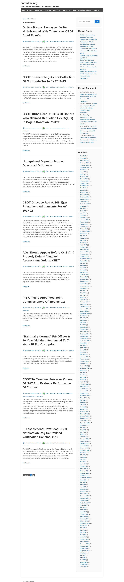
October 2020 (84, 201)
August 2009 (83, 505)
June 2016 (83, 320)
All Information (58, 41)
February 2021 (84, 192)
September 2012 (85, 423)
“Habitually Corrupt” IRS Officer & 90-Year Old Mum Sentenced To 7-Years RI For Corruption (46, 340)
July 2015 (83, 345)
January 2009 (84, 516)
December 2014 (84, 361)
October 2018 (84, 256)
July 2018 (83, 263)
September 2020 (85, 204)
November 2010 (84, 473)
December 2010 (84, 471)
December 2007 (84, 544)
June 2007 (83, 557)
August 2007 (83, 553)
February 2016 (84, 329)
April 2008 (83, 534)
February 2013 (84, 411)
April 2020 (83, 215)
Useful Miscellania (30, 581)
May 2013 (83, 404)
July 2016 (83, 318)
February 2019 (84, 247)
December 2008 (84, 518)
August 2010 (83, 480)
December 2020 (84, 197)
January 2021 (84, 194)
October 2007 (84, 548)
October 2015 (84, 338)
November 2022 (84, 165)
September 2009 (85, 503)
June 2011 (83, 457)
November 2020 (84, 199)
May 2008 (83, 532)
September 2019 (85, 231)
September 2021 (85, 185)
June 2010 (83, 484)
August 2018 (83, 261)
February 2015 (84, 356)
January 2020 (84, 222)
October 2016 (84, 311)
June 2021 (83, 188)
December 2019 (84, 224)
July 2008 (83, 528)
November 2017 (84, 281)
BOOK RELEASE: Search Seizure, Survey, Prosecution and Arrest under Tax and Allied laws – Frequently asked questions (88, 64)
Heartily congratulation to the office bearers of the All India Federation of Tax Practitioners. (88, 108)
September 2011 (85, 450)
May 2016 (83, 322)
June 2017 (83, 293)
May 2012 (83, 432)
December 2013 (84, 388)
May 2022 (83, 172)
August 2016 (83, 315)
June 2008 (83, 530)
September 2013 (85, 395)
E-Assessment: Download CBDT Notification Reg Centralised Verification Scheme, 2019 (45, 433)
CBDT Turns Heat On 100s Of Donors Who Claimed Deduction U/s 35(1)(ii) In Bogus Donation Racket (48, 118)
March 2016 (83, 327)
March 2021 (83, 190)
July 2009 (83, 507)
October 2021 (84, 183)
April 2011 (83, 461)
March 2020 (83, 217)
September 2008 (85, 523)
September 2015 (85, 340)
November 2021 (84, 181)
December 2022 (84, 163)
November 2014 (84, 363)
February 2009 (84, 514)
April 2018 (83, 270)
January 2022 (84, 178)
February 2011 (84, 466)
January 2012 (84, 441)
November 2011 (84, 445)
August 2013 (83, 398)
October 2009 (84, 500)
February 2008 (84, 539)
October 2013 (84, 393)
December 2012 (84, 416)
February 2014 (84, 384)
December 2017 (84, 279)
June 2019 (83, 238)
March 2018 (83, 272)
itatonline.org (29, 3)
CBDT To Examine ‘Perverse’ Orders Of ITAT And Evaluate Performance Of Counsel (48, 383)
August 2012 (83, 425)
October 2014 (84, 366)
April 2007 (83, 560)
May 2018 (83, 267)
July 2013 (83, 400)
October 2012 (84, 420)
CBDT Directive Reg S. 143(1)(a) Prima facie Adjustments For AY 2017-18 (45, 206)
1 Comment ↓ (71, 87)
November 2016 (84, 309)
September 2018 (85, 258)
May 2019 (83, 240)
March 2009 (83, 512)
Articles (29, 10)
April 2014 (83, 379)
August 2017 (83, 288)
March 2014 (83, 382)
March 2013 (83, 409)
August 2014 (83, 370)
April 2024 (83, 158)
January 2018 (84, 277)
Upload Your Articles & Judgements (82, 10)
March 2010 (83, 489)
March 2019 (83, 245)
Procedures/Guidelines (28, 396)
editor (47, 41)
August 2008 (83, 525)
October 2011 (84, 448)
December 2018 (84, 251)
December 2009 (84, 496)
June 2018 (83, 265)
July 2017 (83, 290)
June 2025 (83, 156)
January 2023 (84, 160)
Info (60, 10)
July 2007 (83, 555)
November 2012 (84, 418)
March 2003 (83, 566)
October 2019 (84, 229)
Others (96, 10)
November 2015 (84, 336)
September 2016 (85, 313)
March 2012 (83, 436)
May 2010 (83, 487)
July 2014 (83, 372)
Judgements (66, 10)
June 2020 (83, 210)
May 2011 (83, 459)
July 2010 (83, 482)
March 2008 (83, 537)
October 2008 (84, 521)
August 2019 (83, 233)
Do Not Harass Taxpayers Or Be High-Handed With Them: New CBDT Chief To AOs (48, 31)
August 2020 (83, 206)
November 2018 (84, 254)
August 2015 (83, 343)
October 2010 (84, 475)
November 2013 (84, 391)
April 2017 (83, 297)
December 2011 (84, 443)
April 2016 (83, 325)
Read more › (26, 66)
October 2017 (84, 283)
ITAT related (66, 393)
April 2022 (83, 174)
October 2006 (84, 562)
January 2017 (84, 304)
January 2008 (84, 541)
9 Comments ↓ (39, 396)
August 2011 (83, 452)
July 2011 (82, 455)
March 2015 (83, 354)
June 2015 (83, 347)
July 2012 (83, 427)
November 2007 (84, 546)
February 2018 (84, 274)
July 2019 (83, 236)
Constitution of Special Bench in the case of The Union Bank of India (88, 51)
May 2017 (83, 295)
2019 (28, 18)
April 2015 (83, 352)
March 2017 (83, 299)
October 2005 (84, 564)
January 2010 (84, 493)
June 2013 (83, 402)
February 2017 (84, 302)
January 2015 (84, 359)
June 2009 (83, 509)
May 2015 (83, 350)
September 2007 (85, 550)
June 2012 (83, 430)
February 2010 (84, 491)
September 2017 (85, 286)
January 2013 (84, 413)
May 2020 (83, 213)
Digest (54, 10)
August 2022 (83, 169)
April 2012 (83, 434)
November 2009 (84, 498)
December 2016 (84, 306)
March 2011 (83, 464)
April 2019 (83, 242)
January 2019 (84, 249)
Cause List (48, 10)
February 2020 (84, 220)
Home (23, 10)
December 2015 (84, 334)
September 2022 (85, 167)
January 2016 (84, 331)
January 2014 (84, 386)
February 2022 (84, 176)
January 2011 (84, 468)
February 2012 (84, 439)
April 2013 (83, 407)
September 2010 (85, 477)
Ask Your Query (38, 10)
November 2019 (84, 226)
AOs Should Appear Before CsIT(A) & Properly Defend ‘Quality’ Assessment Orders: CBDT (48, 256)
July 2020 (83, 208)
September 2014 (85, 368)
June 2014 (83, 375)
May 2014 (83, 377)
